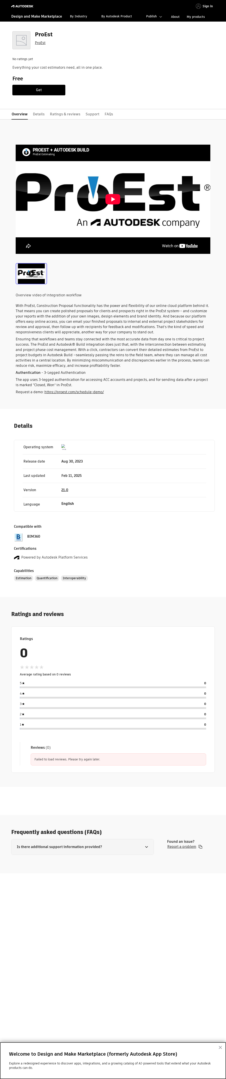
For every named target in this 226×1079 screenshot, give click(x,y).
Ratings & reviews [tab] (65, 114)
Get (39, 89)
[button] (82, 847)
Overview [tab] (20, 114)
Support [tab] (92, 114)
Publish (151, 16)
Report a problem (181, 846)
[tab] (31, 273)
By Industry (78, 16)
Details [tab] (39, 114)
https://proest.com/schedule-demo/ (74, 392)
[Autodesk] (22, 6)
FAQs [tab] (109, 114)
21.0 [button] (64, 489)
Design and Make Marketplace (36, 16)
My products (196, 17)
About (175, 17)
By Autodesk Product (116, 16)
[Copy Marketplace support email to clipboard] (200, 847)
